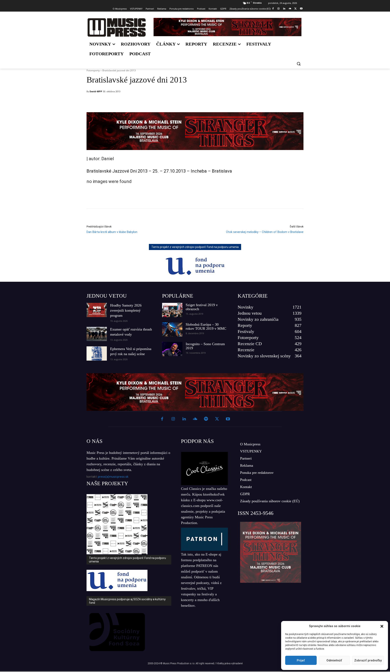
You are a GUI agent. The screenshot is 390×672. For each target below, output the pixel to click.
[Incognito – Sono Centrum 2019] (172, 349)
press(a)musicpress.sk (113, 476)
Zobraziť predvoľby (368, 660)
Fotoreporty (93, 70)
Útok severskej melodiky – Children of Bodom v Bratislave (264, 232)
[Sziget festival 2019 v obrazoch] (172, 310)
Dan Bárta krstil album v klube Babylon (112, 232)
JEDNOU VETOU (107, 296)
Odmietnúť (334, 660)
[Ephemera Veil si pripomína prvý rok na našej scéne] (97, 353)
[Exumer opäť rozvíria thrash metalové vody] (97, 334)
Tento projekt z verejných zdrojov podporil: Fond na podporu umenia (195, 247)
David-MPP (96, 91)
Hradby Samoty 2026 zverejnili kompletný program (126, 310)
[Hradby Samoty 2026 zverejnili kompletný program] (97, 310)
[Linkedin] (284, 9)
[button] (382, 626)
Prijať (301, 660)
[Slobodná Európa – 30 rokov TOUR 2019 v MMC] (172, 329)
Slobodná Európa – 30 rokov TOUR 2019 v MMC (206, 326)
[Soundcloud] (290, 9)
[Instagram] (278, 9)
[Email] (222, 102)
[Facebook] (273, 9)
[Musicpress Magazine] (116, 27)
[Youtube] (301, 9)
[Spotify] (206, 419)
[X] (295, 9)
